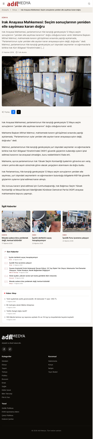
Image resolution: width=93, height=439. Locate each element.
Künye (50, 365)
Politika (4, 375)
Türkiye (4, 372)
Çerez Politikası (7, 415)
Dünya (14, 10)
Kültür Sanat (6, 390)
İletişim (50, 368)
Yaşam (4, 368)
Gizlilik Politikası (7, 408)
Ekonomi (5, 379)
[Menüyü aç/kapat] (3, 3)
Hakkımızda (52, 361)
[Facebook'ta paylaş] (13, 112)
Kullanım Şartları (8, 419)
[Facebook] (4, 349)
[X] (10, 349)
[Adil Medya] (19, 3)
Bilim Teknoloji (7, 394)
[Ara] (89, 4)
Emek (4, 383)
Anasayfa (5, 10)
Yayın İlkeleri (53, 372)
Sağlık (4, 386)
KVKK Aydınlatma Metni (10, 412)
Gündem (5, 361)
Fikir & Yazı (6, 397)
